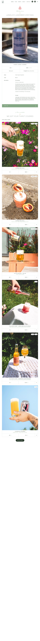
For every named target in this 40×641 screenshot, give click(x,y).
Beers (12, 1)
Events (19, 1)
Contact (28, 1)
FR (37, 1)
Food (16, 1)
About (23, 1)
